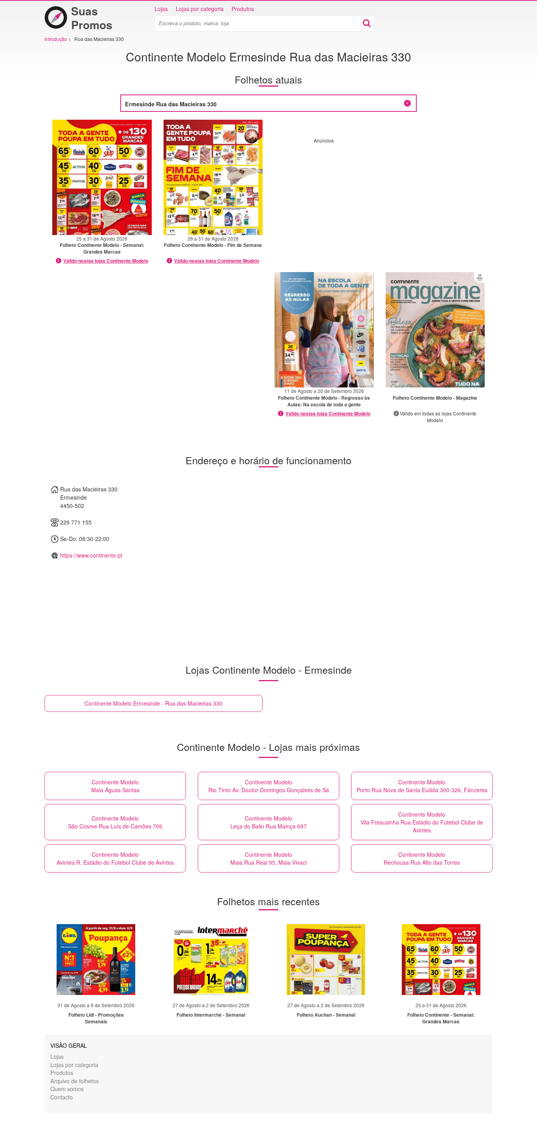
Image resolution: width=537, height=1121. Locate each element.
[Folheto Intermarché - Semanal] (211, 959)
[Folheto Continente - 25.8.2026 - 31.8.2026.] (102, 177)
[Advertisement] (380, 199)
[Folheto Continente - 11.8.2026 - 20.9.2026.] (324, 329)
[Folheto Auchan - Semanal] (326, 959)
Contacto (61, 1097)
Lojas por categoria (200, 9)
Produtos (243, 9)
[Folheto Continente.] (435, 329)
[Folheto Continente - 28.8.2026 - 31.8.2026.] (213, 177)
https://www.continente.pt (91, 555)
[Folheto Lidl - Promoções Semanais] (96, 959)
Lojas (161, 9)
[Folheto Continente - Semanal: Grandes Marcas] (441, 959)
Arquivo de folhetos (74, 1081)
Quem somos (67, 1088)
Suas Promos (91, 17)
